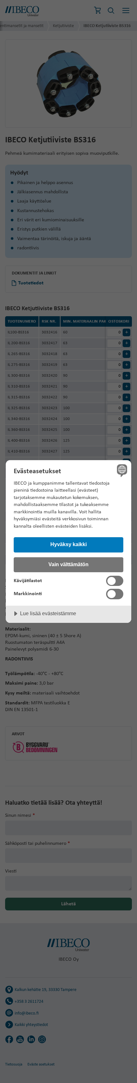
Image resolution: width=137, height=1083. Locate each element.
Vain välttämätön (68, 564)
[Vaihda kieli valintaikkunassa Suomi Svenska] (121, 470)
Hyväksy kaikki (68, 544)
